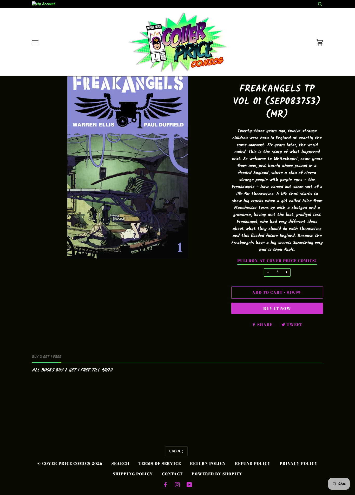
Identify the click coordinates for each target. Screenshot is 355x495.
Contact (172, 474)
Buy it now (277, 308)
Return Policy (208, 463)
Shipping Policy (133, 474)
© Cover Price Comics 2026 (69, 463)
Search (120, 463)
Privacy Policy (299, 463)
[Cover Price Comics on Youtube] (189, 485)
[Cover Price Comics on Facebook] (165, 485)
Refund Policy (253, 463)
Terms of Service (160, 463)
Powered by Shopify (217, 474)
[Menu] (35, 42)
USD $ (174, 451)
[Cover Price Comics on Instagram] (177, 485)
